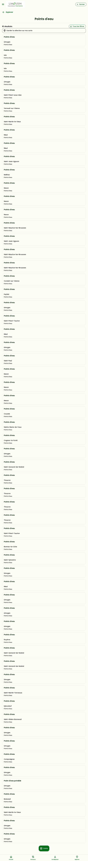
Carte (45, 848)
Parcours (33, 859)
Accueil (11, 859)
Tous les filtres (78, 26)
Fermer (82, 4)
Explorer (9, 12)
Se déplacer (55, 859)
